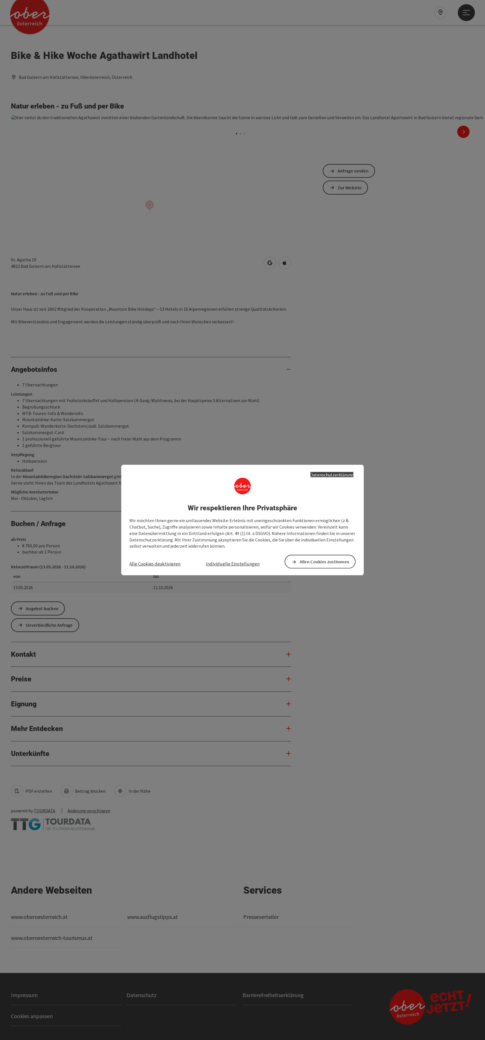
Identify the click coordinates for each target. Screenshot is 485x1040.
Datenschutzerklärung (332, 474)
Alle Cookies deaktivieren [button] (154, 564)
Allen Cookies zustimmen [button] (324, 561)
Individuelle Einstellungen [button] (233, 564)
